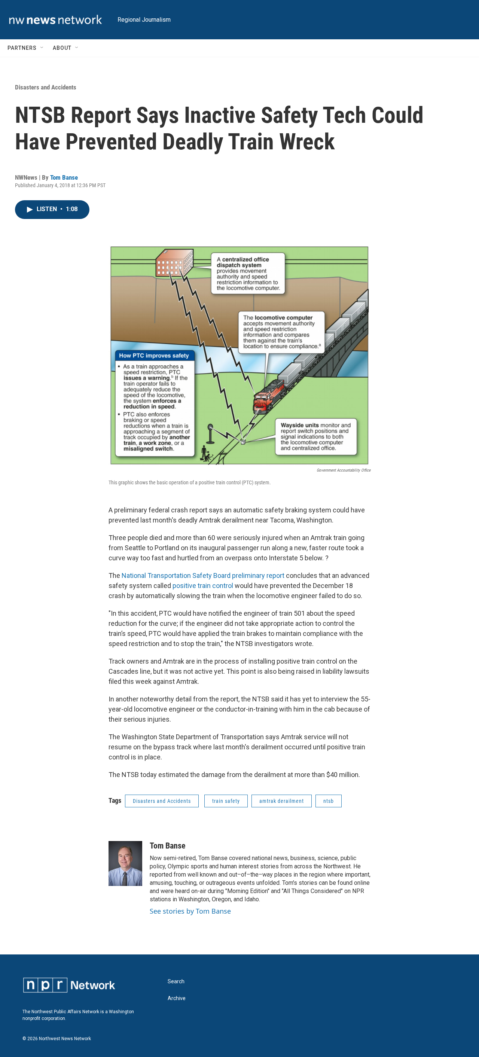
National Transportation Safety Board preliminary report (203, 575)
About (62, 48)
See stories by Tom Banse (190, 911)
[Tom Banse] (125, 863)
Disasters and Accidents (45, 87)
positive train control (203, 586)
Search (176, 981)
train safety (226, 801)
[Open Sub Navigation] (42, 48)
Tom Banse (64, 177)
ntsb (328, 801)
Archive (177, 998)
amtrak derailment (281, 801)
